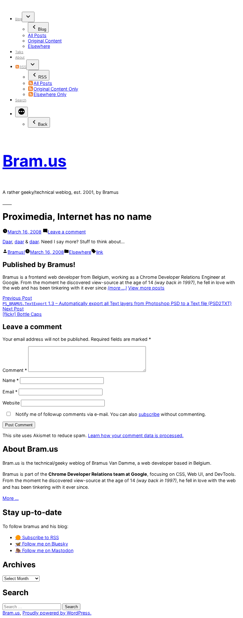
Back (42, 124)
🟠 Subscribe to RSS (37, 537)
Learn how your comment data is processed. (136, 435)
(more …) (117, 287)
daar (19, 241)
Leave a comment (67, 231)
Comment (15, 370)
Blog (18, 19)
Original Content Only (56, 89)
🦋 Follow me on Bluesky (41, 543)
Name (11, 380)
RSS (23, 67)
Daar (7, 241)
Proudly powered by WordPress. (56, 612)
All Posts (37, 35)
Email (10, 391)
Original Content (45, 40)
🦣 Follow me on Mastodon (44, 550)
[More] (21, 112)
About (20, 57)
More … (11, 498)
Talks (19, 52)
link (99, 252)
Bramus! (16, 252)
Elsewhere (39, 46)
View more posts (146, 287)
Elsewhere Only (50, 94)
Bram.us (34, 160)
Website (11, 402)
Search (20, 100)
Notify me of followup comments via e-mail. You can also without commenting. (110, 414)
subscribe (149, 414)
